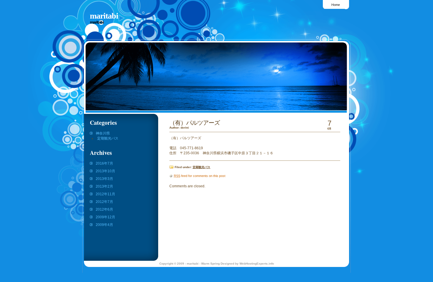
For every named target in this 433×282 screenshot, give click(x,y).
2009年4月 (104, 225)
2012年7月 (104, 202)
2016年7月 (104, 163)
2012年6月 (104, 209)
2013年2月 (104, 186)
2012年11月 (105, 194)
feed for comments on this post (199, 176)
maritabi (104, 15)
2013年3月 (104, 179)
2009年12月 (105, 217)
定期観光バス (107, 138)
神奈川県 (103, 133)
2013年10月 (105, 171)
